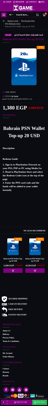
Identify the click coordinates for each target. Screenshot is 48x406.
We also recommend (34, 231)
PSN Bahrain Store (13, 23)
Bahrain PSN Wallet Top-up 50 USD (13, 260)
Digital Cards (12, 21)
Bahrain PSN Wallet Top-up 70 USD (35, 260)
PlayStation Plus (28, 21)
